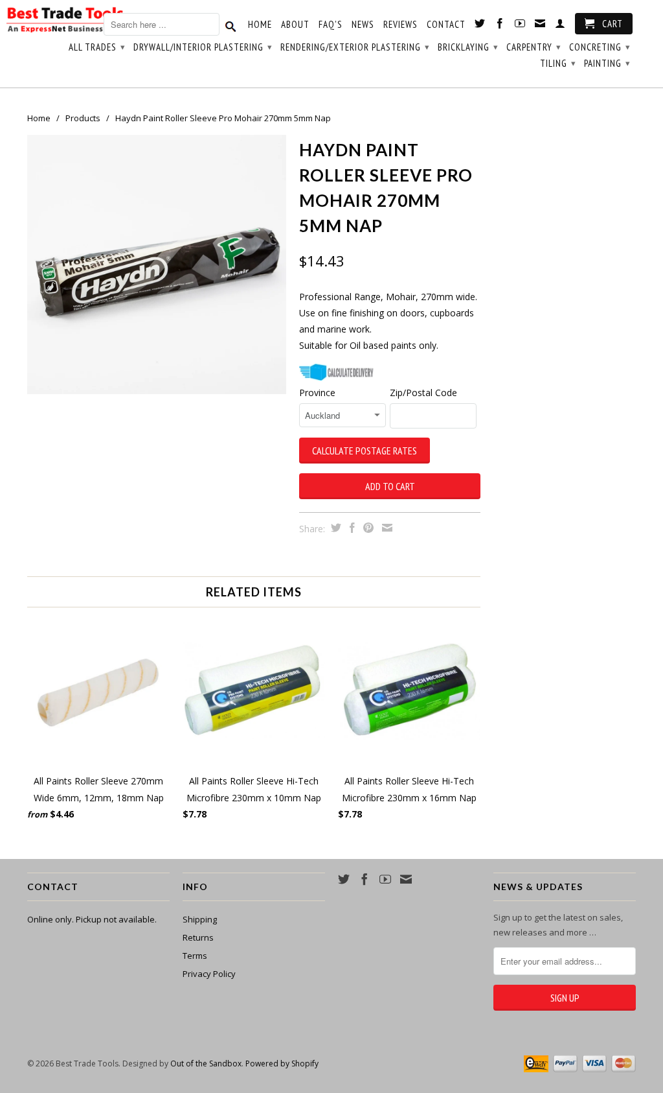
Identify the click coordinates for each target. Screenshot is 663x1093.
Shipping (200, 919)
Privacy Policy (209, 974)
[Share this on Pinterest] (367, 528)
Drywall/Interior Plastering (203, 47)
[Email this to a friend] (385, 528)
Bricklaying (468, 47)
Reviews (400, 24)
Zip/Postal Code (423, 392)
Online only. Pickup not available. (92, 919)
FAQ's (331, 24)
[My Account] (560, 26)
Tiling (558, 63)
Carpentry (533, 47)
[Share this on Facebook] (350, 528)
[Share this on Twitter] (334, 528)
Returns (198, 937)
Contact (446, 24)
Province (317, 392)
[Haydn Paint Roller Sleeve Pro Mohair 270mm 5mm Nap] (156, 264)
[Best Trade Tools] (64, 22)
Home (260, 24)
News (363, 24)
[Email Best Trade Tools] (540, 26)
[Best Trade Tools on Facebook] (500, 26)
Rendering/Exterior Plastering (355, 47)
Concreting (600, 47)
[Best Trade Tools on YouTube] (520, 26)
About (295, 24)
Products (82, 118)
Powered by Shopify (282, 1063)
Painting (607, 63)
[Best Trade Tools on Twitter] (480, 26)
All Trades (97, 47)
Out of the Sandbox (206, 1063)
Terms (195, 955)
